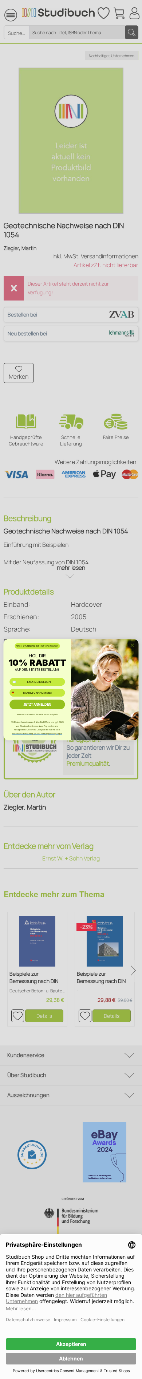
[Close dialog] (132, 645)
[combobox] (15, 692)
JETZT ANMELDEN (37, 704)
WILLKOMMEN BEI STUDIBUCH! (37, 646)
